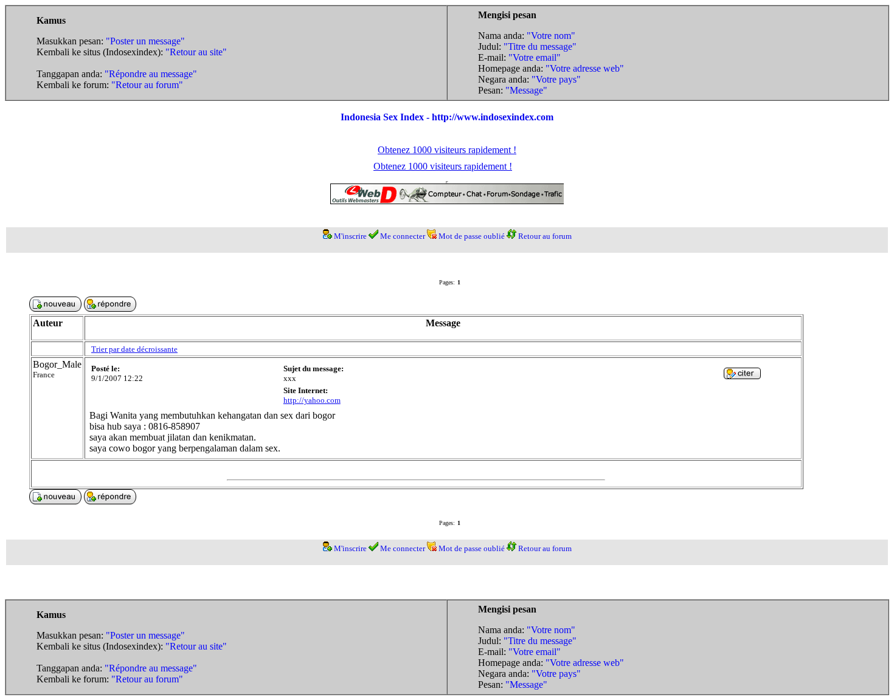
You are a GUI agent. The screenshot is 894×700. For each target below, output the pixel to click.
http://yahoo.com (312, 400)
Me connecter (402, 236)
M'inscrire (350, 236)
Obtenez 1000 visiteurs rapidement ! (447, 150)
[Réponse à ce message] (742, 376)
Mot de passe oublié (471, 236)
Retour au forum (545, 236)
